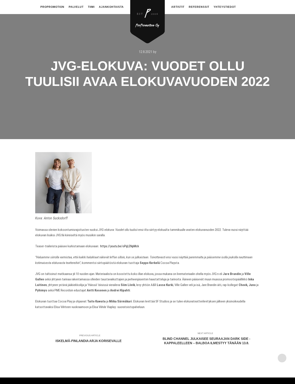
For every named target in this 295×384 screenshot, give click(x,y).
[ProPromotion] (147, 19)
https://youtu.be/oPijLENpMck (119, 246)
